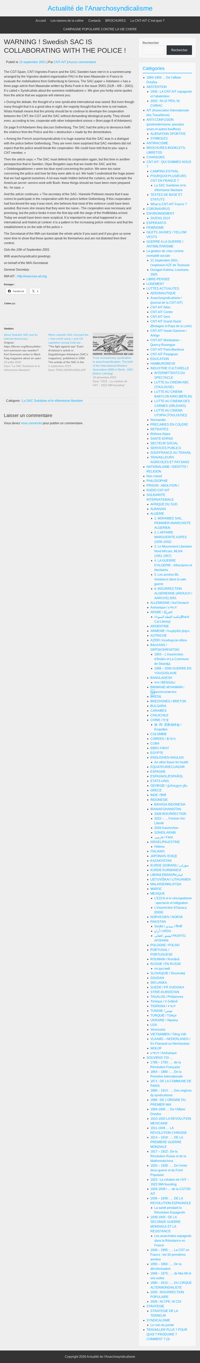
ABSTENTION (156, 87)
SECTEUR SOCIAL (164, 443)
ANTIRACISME (157, 143)
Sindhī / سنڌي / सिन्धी (168, 926)
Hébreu (159, 846)
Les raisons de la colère (67, 20)
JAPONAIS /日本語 (163, 856)
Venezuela (157, 1029)
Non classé (154, 476)
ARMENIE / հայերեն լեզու (170, 631)
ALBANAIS (158, 509)
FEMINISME (155, 227)
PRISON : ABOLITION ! (162, 485)
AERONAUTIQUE (163, 293)
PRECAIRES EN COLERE (169, 424)
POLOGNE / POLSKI (164, 945)
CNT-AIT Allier (160, 307)
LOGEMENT (155, 283)
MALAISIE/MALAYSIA (165, 884)
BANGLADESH (161, 677)
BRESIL (156, 696)
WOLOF (156, 1048)
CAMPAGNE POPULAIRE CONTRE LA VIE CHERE (100, 29)
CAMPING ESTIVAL (164, 171)
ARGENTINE (159, 626)
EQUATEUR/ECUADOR (167, 767)
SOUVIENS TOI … (159, 1057)
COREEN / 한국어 (163, 738)
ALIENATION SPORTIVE (168, 133)
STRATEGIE (155, 1306)
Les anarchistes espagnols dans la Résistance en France (172, 1240)
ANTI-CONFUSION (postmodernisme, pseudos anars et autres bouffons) (165, 124)
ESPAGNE (158, 771)
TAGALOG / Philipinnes (166, 996)
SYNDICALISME (158, 1320)
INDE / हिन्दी (158, 795)
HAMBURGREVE (162, 363)
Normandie (158, 420)
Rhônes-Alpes (160, 434)
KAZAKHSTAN (161, 860)
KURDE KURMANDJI (165, 870)
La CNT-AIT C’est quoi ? (147, 20)
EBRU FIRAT (159, 748)
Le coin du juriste (162, 1325)
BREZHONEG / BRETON (168, 701)
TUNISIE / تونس (161, 1010)
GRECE (156, 790)
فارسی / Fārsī (163, 837)
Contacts (94, 20)
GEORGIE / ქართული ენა (168, 785)
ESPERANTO (156, 223)
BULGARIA (158, 706)
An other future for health (171, 762)
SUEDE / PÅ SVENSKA (167, 987)
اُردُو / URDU (162, 931)
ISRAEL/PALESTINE (165, 842)
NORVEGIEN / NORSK (166, 917)
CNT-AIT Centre (161, 312)
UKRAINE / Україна (164, 1020)
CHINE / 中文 (159, 720)
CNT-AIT (60, 62)
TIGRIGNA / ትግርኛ (163, 1006)
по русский (162, 968)
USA (153, 1025)
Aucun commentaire (82, 62)
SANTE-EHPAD (161, 438)
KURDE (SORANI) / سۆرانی (169, 865)
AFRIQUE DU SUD (164, 504)
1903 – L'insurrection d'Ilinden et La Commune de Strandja (171, 659)
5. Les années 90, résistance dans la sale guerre (170, 579)
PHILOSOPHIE (157, 480)
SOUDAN (157, 978)
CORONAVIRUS (158, 208)
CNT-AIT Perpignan (164, 354)
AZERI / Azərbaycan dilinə (168, 640)
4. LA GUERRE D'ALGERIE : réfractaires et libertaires (173, 565)
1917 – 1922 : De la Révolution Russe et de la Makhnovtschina (168, 1156)
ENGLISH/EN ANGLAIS (167, 757)
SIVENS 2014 (160, 218)
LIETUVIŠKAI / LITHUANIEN (170, 879)
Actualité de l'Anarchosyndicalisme (100, 8)
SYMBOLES (159, 138)
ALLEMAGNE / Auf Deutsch (169, 602)
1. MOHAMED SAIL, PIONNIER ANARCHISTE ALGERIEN (172, 523)
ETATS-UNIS (159, 781)
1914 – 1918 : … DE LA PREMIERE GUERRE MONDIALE (166, 1142)
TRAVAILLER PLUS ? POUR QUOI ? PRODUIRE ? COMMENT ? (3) (166, 1334)
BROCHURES (115, 20)
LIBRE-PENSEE (158, 279)
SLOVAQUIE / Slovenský (167, 973)
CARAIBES (158, 710)
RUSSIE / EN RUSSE (165, 964)
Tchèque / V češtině (164, 1001)
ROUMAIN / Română (164, 959)
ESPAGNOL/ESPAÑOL (166, 776)
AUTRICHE (158, 635)
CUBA (154, 743)
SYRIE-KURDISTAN (164, 992)
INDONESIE (159, 799)
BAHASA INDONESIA (169, 804)
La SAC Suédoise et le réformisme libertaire (52, 400)
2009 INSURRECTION (170, 813)
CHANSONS (155, 157)
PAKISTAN (158, 921)
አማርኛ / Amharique (163, 1053)
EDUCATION (159, 359)
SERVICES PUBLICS (165, 448)
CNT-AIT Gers (160, 316)
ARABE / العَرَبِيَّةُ (161, 612)
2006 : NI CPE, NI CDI (165, 1301)
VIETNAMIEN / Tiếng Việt (168, 1034)
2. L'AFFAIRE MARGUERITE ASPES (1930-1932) (170, 537)
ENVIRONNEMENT (160, 213)
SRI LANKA (158, 982)
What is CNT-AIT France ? (168, 204)
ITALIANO (157, 851)
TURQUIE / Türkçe (163, 1015)
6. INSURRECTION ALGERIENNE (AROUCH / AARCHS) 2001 (173, 593)
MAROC (156, 888)
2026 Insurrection (166, 828)
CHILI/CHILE (159, 715)
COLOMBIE (158, 734)
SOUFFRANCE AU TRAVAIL (170, 452)
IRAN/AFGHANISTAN (165, 809)
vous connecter (31, 423)
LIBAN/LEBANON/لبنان (166, 874)
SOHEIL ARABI (165, 832)
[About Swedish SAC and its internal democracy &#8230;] (26, 352)
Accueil (41, 20)
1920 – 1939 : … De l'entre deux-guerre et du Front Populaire (168, 1170)
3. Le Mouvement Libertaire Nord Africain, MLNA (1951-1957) (173, 551)
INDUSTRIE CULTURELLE (169, 368)
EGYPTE (156, 752)
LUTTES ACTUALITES (162, 288)
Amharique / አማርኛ (163, 607)
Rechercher (151, 43)
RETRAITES (159, 429)
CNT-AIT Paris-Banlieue (167, 349)
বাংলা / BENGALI (164, 682)
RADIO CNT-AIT (158, 490)
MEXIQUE (157, 893)
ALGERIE (157, 513)
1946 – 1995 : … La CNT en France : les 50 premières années (169, 1254)
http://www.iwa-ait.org (32, 276)
